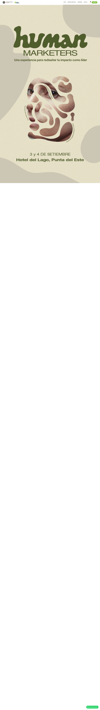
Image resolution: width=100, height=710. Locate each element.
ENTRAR (94, 2)
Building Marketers (72, 2)
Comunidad (79, 2)
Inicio (65, 2)
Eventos (85, 2)
